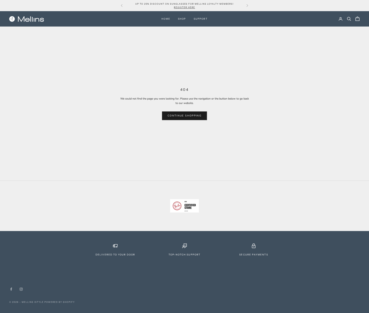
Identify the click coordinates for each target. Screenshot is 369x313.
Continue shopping (184, 115)
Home (165, 18)
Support (201, 18)
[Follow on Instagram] (21, 289)
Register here (184, 7)
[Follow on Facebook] (11, 289)
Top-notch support (185, 254)
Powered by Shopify (59, 302)
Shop (182, 18)
